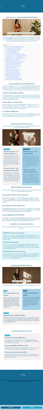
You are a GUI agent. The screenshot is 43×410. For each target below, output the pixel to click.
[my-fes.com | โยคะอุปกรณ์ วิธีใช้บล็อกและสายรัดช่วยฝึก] (21, 6)
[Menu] (1, 6)
